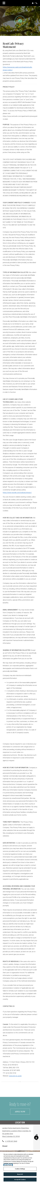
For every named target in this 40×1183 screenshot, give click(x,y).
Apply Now (22, 1111)
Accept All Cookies (20, 1179)
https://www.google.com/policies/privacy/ (17, 492)
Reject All (20, 1174)
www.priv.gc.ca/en (15, 1076)
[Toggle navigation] (3, 3)
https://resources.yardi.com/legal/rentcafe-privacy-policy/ (17, 68)
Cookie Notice (8, 1165)
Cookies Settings (20, 1169)
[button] (33, 3)
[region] (20, 1167)
